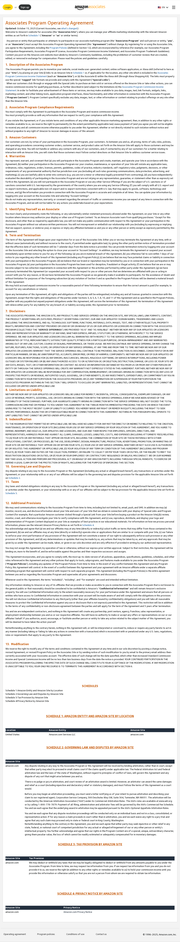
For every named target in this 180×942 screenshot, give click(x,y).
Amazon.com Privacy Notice (77, 911)
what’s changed (69, 28)
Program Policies (58, 47)
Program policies (46, 934)
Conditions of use (75, 934)
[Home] (90, 7)
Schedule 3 (11, 493)
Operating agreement (15, 934)
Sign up (25, 7)
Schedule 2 (14, 477)
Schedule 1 (34, 35)
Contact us (101, 934)
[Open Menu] (173, 7)
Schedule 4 (88, 525)
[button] (163, 7)
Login (8, 7)
